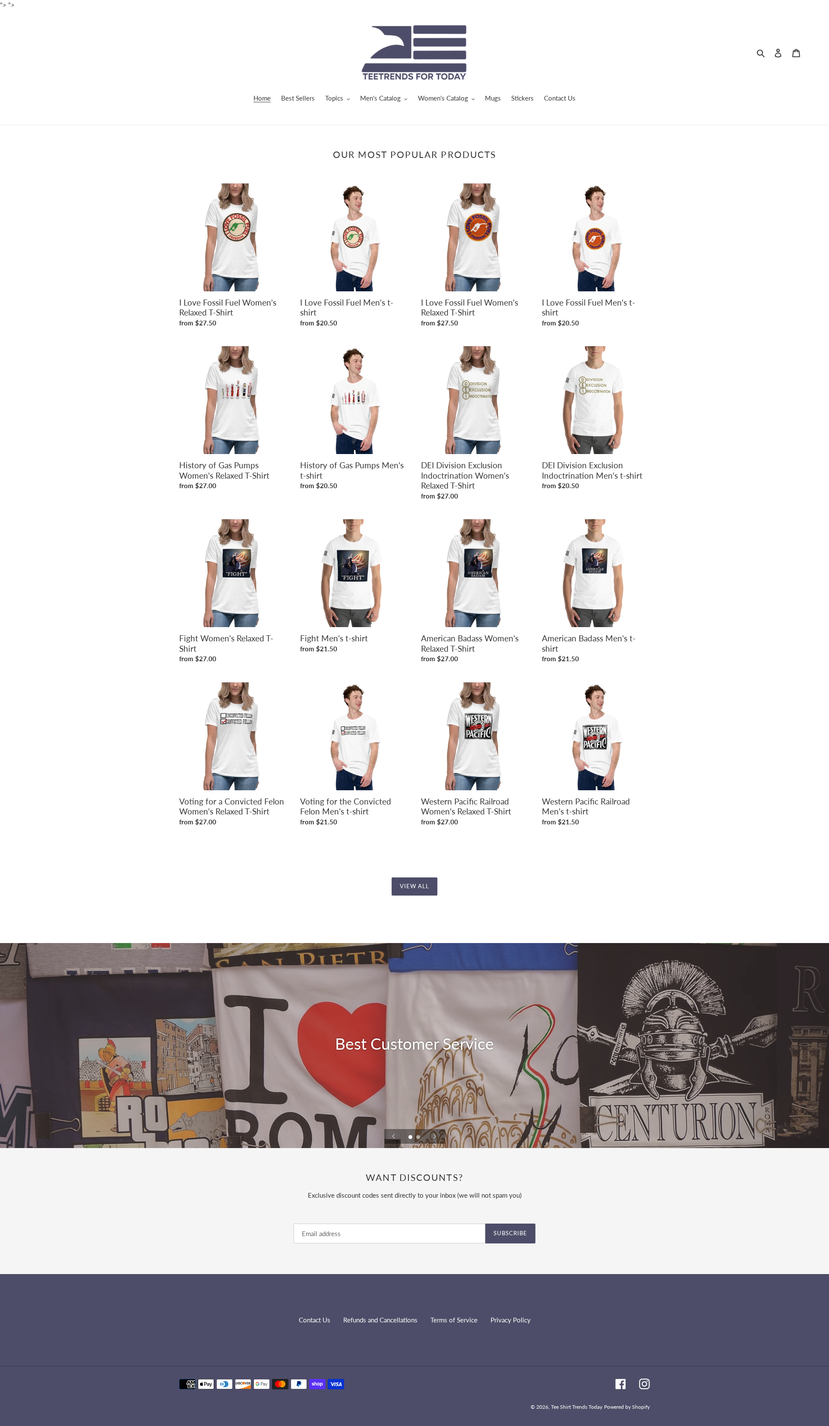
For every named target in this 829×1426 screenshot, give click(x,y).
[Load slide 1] (411, 1137)
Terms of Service (454, 1320)
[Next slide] (434, 1136)
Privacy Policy (510, 1320)
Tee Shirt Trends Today (576, 1407)
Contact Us (314, 1320)
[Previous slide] (393, 1136)
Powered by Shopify (627, 1407)
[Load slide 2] (418, 1137)
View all (414, 886)
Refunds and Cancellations (380, 1320)
